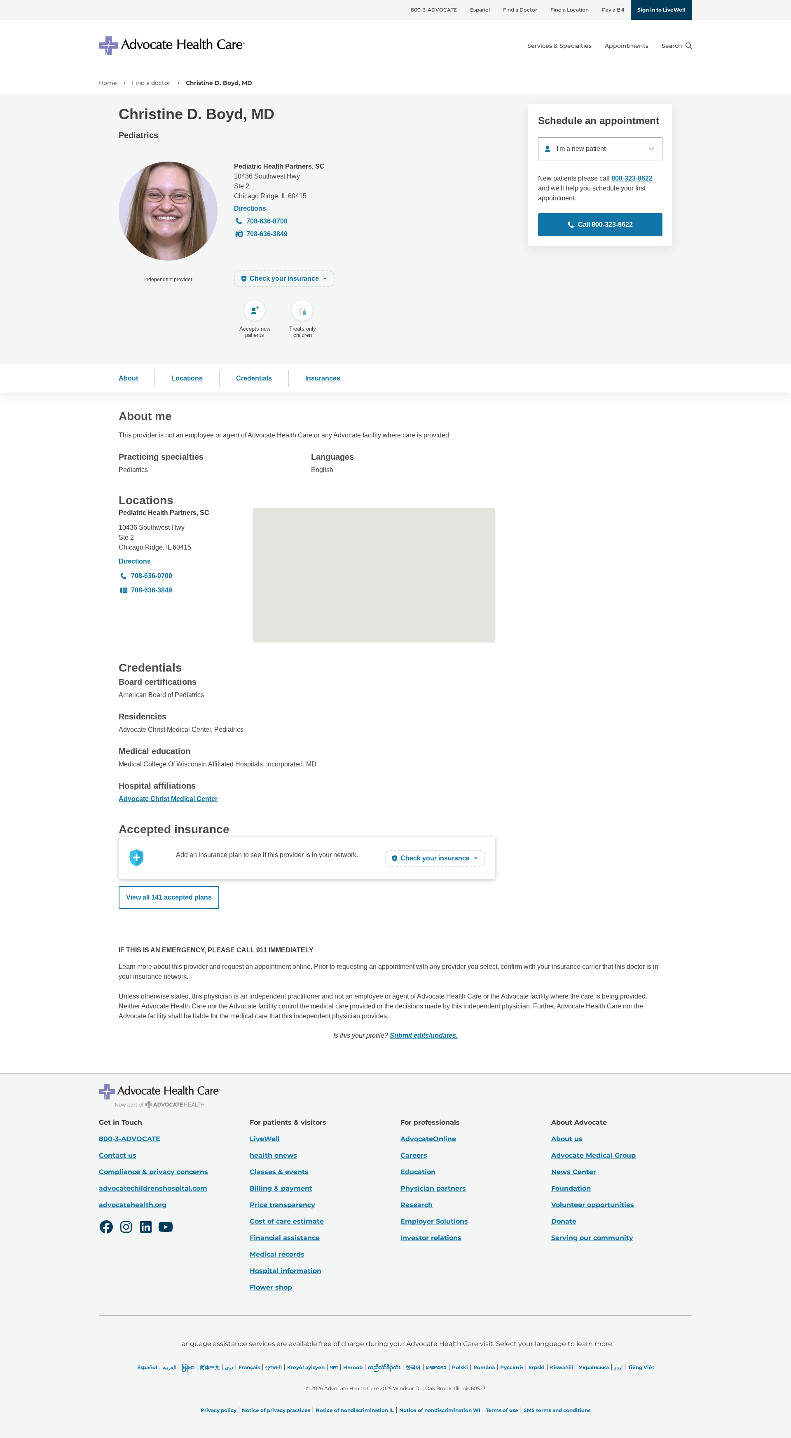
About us (567, 1139)
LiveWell (265, 1139)
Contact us (117, 1155)
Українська (594, 1367)
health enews (273, 1155)
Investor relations (430, 1238)
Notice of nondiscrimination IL (355, 1410)
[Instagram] (126, 1228)
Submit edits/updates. (424, 1035)
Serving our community (592, 1238)
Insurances (322, 378)
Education (417, 1172)
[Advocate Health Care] (173, 45)
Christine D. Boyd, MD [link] (219, 83)
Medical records (277, 1254)
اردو (618, 1367)
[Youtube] (165, 1228)
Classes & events (279, 1172)
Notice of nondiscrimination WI (439, 1410)
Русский (511, 1367)
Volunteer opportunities (592, 1205)
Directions (250, 208)
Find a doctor (151, 83)
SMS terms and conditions (557, 1410)
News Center (573, 1172)
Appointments (626, 45)
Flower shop (271, 1287)
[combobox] (600, 148)
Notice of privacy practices (276, 1410)
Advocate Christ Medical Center (168, 798)
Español (480, 10)
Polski (460, 1367)
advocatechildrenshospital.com (153, 1188)
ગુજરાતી (273, 1367)
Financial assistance (285, 1238)
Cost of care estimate (287, 1221)
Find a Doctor (520, 10)
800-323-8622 (632, 178)
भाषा (334, 1367)
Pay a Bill (613, 10)
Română (484, 1367)
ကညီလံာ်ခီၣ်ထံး (384, 1367)
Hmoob (353, 1367)
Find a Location (569, 10)
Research (416, 1205)
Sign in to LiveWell (661, 10)
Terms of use (502, 1410)
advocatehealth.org (132, 1205)
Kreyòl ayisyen (306, 1367)
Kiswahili (561, 1367)
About (128, 378)
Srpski (537, 1367)
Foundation (571, 1188)
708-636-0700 (267, 221)
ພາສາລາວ (436, 1367)
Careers (413, 1155)
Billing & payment (281, 1188)
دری (229, 1367)
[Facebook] (106, 1228)
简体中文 (210, 1367)
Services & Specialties (559, 45)
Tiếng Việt (641, 1367)
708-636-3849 (267, 233)
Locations (187, 378)
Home (108, 83)
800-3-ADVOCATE (434, 10)
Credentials (254, 378)
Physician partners (433, 1188)
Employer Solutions (434, 1221)
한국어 (413, 1367)
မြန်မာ (188, 1367)
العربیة (169, 1367)
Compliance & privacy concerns (153, 1172)
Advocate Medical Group (593, 1155)
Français (249, 1367)
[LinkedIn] (145, 1228)
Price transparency (282, 1205)
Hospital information (285, 1271)
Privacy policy (218, 1410)
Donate (563, 1221)
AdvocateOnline (428, 1139)
